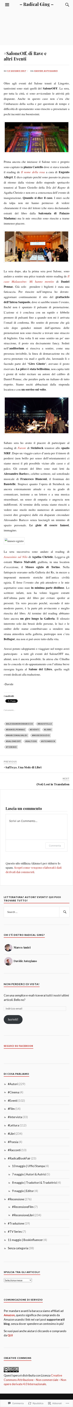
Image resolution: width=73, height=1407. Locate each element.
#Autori (13, 1084)
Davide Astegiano (46, 71)
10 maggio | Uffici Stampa (28, 1166)
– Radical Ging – (36, 4)
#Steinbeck (48, 741)
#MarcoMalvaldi (16, 735)
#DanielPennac (15, 729)
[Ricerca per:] (36, 912)
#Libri (47, 729)
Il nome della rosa (33, 172)
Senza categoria (18, 1248)
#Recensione (16, 1199)
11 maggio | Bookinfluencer (25, 1240)
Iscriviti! (13, 1019)
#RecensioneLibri (23, 1215)
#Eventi (34, 729)
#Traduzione (16, 1223)
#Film (11, 1108)
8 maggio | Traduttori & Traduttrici (34, 1182)
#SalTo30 (30, 741)
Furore (22, 448)
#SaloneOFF (13, 741)
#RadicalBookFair (19, 1158)
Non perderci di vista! (22, 984)
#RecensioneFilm (23, 1207)
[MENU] (7, 4)
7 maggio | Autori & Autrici (29, 1174)
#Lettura (13, 1125)
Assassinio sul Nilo (16, 557)
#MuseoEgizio (41, 735)
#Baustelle (45, 724)
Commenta (55, 845)
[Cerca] (64, 4)
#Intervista (15, 1117)
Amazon (9, 1315)
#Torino (11, 747)
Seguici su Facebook (18, 1046)
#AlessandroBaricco (19, 724)
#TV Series (15, 1231)
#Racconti (14, 1150)
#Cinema (13, 1092)
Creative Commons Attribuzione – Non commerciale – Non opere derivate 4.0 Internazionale (35, 1380)
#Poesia (13, 1142)
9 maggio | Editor (23, 1191)
